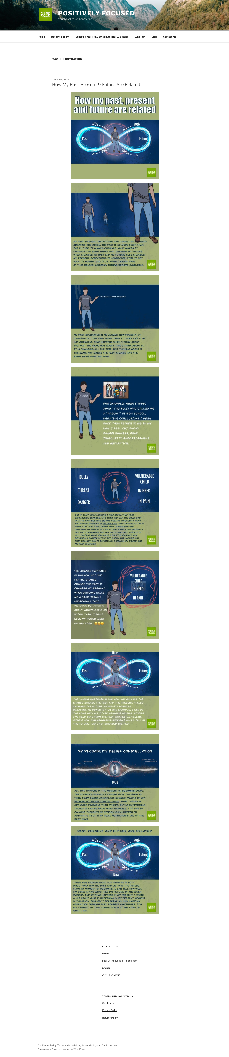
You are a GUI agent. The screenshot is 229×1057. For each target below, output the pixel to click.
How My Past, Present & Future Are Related (96, 84)
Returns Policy (110, 1017)
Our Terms (108, 1003)
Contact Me (169, 36)
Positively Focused (96, 13)
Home (41, 36)
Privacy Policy (109, 1010)
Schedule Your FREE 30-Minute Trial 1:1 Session (102, 36)
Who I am (140, 36)
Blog (154, 36)
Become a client (60, 36)
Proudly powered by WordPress (68, 1049)
